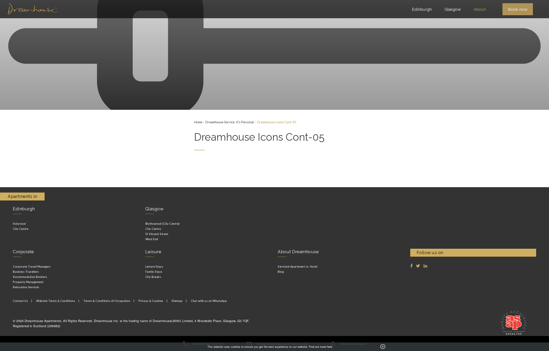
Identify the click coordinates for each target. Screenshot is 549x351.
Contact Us (20, 301)
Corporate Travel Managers (32, 266)
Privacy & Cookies (151, 301)
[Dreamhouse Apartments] (61, 9)
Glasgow (154, 208)
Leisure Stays (154, 266)
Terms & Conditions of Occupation (106, 301)
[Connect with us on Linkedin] (425, 266)
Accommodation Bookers (30, 277)
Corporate (23, 251)
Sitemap (177, 301)
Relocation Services (26, 287)
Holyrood (19, 223)
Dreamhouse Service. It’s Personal (229, 122)
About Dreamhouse (298, 251)
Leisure (153, 251)
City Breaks (153, 277)
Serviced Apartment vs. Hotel (297, 266)
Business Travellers (26, 271)
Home (198, 122)
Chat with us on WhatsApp (209, 301)
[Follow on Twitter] (418, 266)
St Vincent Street (156, 234)
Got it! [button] (383, 346)
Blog (281, 271)
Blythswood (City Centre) (162, 223)
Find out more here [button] (320, 346)
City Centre (21, 228)
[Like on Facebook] (411, 266)
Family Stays (153, 271)
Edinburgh (24, 208)
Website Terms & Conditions (55, 301)
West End (151, 239)
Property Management (28, 282)
